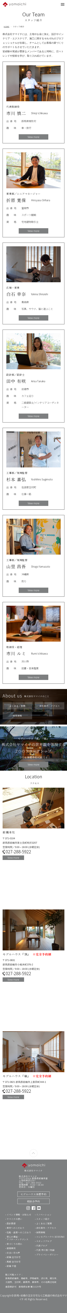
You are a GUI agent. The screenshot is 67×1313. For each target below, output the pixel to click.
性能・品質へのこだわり (19, 1232)
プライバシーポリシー (47, 1254)
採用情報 (40, 1232)
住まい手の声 (13, 1252)
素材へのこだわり (15, 1227)
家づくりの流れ (14, 1243)
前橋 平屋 (11, 1266)
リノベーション (44, 1214)
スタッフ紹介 (43, 1218)
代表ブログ (41, 1245)
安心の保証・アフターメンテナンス (17, 1238)
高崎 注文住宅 (14, 1261)
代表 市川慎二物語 (45, 1250)
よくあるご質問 (44, 1223)
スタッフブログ (44, 1241)
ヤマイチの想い (14, 1218)
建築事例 (11, 1248)
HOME (6, 26)
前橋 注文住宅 (14, 1257)
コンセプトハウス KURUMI (50, 1236)
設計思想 (11, 1223)
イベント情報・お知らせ (19, 1214)
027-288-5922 (18, 851)
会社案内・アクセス (46, 1227)
